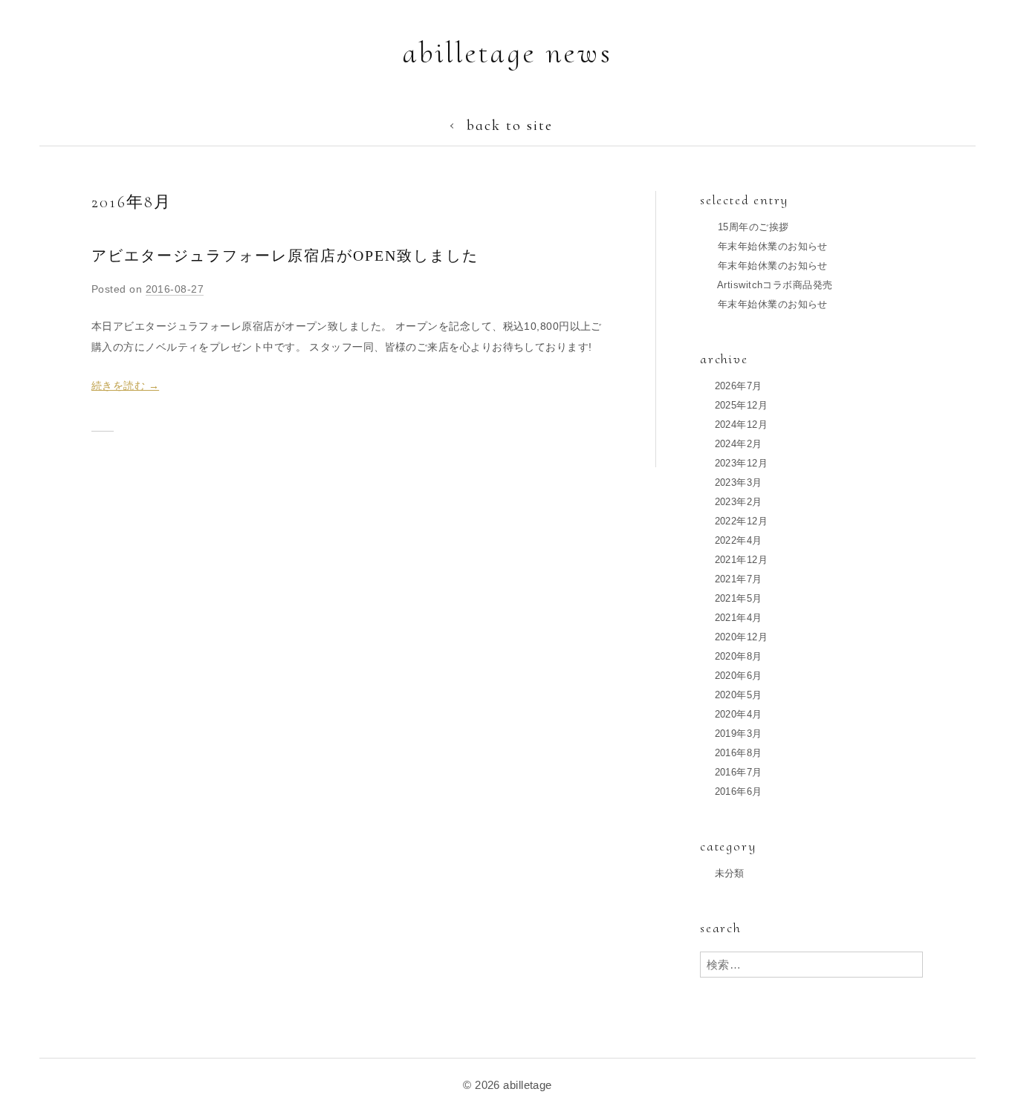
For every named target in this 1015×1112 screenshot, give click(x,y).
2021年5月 (738, 598)
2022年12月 (741, 521)
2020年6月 (738, 675)
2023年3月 (738, 482)
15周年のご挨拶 (753, 227)
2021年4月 (738, 617)
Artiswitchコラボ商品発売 (775, 284)
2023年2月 (738, 501)
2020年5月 (738, 694)
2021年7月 (738, 579)
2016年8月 (738, 752)
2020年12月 (741, 637)
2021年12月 (741, 559)
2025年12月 (741, 405)
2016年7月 (738, 772)
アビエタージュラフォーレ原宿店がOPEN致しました (285, 255)
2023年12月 (741, 463)
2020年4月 (738, 714)
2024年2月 (738, 443)
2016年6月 (738, 791)
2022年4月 (738, 540)
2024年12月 (741, 424)
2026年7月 (738, 385)
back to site (510, 125)
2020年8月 (738, 656)
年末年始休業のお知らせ (773, 246)
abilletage (527, 1085)
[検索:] (811, 965)
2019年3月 (738, 733)
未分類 (730, 873)
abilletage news (508, 53)
